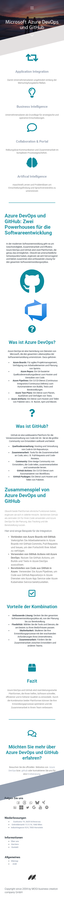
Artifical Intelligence (32, 176)
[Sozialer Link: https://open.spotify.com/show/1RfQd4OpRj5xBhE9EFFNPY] (48, 807)
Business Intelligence (32, 106)
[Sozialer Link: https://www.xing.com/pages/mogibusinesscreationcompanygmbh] (45, 803)
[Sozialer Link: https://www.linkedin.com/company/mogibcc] (16, 807)
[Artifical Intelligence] (32, 162)
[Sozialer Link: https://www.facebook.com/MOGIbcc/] (19, 803)
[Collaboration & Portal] (32, 127)
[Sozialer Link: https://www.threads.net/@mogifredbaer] (26, 803)
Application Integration (32, 71)
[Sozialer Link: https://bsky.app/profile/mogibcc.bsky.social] (38, 803)
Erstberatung (33, 774)
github (24, 770)
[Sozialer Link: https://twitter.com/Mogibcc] (29, 807)
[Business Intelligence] (32, 93)
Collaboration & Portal (32, 141)
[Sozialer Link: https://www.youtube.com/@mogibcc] (41, 807)
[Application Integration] (32, 58)
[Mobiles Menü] (32, 7)
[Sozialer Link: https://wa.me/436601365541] (32, 803)
